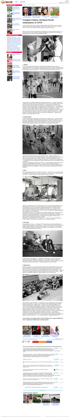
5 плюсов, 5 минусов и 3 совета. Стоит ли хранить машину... (46, 404)
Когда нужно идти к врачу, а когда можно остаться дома (55, 17)
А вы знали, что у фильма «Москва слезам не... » (55, 339)
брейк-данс (40, 338)
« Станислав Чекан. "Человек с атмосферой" (30, 339)
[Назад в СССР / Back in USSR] (6, 3)
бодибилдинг (33, 338)
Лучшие (33, 4)
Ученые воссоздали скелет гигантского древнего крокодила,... (27, 336)
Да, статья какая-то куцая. (13, 45)
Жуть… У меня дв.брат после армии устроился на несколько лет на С (20, 42)
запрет (29, 338)
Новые (25, 4)
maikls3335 (57, 369)
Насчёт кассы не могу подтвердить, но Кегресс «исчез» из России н (20, 37)
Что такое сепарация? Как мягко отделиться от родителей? (54, 336)
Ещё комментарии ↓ (43, 390)
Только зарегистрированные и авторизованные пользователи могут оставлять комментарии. (42, 346)
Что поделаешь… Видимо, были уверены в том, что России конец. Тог (20, 43)
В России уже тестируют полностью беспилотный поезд (36, 336)
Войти (67, 1)
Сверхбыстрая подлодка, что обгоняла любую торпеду (55, 404)
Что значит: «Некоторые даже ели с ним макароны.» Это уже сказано (20, 47)
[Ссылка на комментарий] (23, 352)
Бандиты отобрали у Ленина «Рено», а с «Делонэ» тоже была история (21, 41)
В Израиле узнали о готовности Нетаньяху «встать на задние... (27, 17)
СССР (27, 338)
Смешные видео (37, 403)
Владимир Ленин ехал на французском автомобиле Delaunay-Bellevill (20, 49)
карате (31, 338)
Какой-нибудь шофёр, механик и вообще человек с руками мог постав (21, 38)
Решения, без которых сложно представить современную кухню (36, 17)
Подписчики (22, 1)
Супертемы (9, 52)
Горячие (29, 4)
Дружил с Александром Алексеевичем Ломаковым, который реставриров (21, 39)
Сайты (16, 1)
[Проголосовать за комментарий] (61, 348)
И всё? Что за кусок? (12, 36)
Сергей (62, 338)
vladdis (56, 378)
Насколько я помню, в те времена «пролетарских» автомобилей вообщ (21, 50)
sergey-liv (57, 361)
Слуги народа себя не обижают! (14, 48)
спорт (25, 338)
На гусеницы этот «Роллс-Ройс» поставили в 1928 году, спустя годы (20, 40)
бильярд (38, 338)
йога (36, 338)
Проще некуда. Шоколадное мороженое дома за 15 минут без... (45, 336)
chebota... (57, 348)
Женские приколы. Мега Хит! (27, 404)
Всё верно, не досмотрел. (13, 46)
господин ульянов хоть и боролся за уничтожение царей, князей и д (20, 44)
